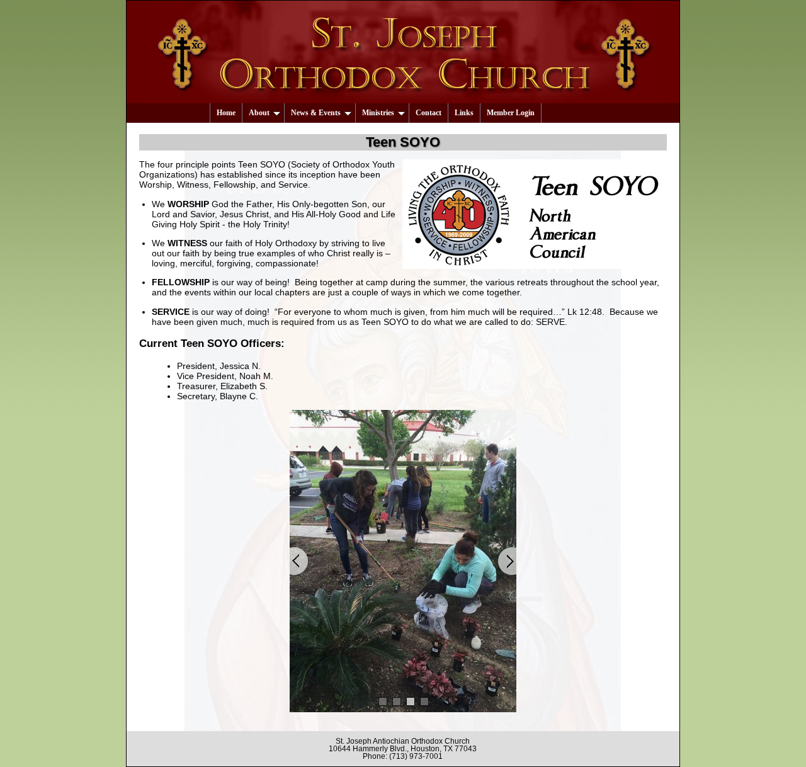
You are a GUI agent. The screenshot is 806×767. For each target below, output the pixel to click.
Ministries (378, 112)
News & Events (316, 112)
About (259, 112)
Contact (428, 112)
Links (464, 112)
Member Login (511, 112)
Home (226, 112)
